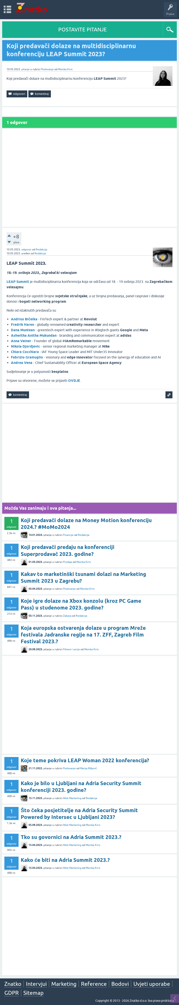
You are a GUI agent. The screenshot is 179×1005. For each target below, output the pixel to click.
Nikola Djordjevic (25, 346)
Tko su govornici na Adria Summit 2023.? (71, 837)
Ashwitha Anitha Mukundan (34, 335)
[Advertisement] (89, 178)
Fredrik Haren (22, 325)
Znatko (12, 984)
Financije (68, 534)
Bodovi (120, 984)
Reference (94, 984)
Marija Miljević (88, 768)
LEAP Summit (18, 282)
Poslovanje (47, 69)
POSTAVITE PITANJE (82, 29)
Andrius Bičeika (24, 319)
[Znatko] (31, 7)
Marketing (63, 984)
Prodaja (67, 562)
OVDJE (74, 381)
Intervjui (36, 984)
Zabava (67, 615)
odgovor (26, 249)
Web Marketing (72, 798)
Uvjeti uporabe (151, 984)
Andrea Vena (21, 363)
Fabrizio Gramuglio (27, 357)
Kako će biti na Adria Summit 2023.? (65, 860)
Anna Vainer (21, 341)
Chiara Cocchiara (25, 352)
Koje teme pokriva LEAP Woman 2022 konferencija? (85, 760)
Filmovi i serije (71, 649)
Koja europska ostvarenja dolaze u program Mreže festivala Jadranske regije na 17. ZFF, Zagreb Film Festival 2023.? (83, 635)
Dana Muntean (23, 330)
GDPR (11, 993)
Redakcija (41, 249)
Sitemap (33, 993)
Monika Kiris (65, 69)
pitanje (25, 69)
